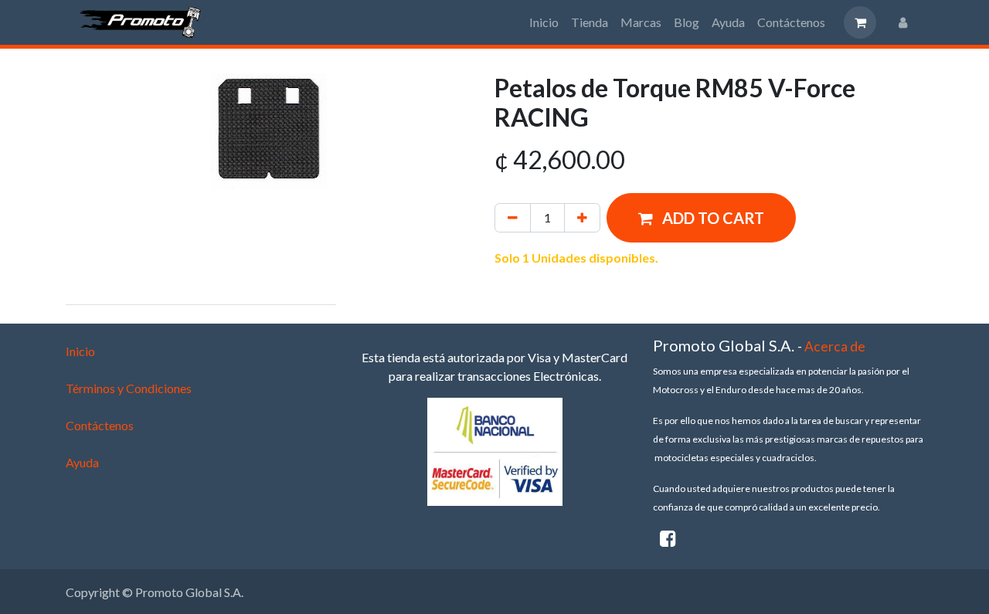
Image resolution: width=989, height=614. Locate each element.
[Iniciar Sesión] (902, 22)
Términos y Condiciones (129, 388)
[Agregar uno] (582, 217)
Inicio (80, 351)
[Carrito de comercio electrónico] (860, 22)
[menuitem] (544, 22)
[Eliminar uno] (512, 217)
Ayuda (82, 462)
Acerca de (834, 346)
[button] (701, 218)
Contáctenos (100, 425)
